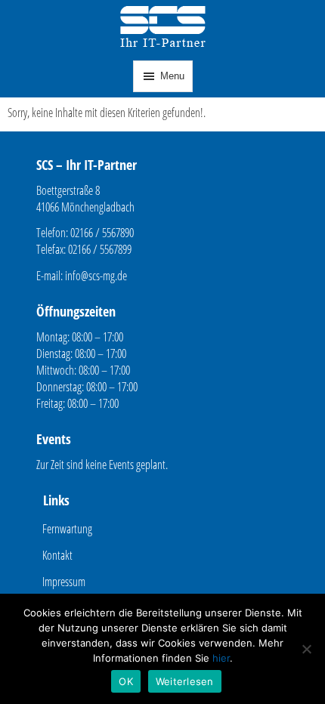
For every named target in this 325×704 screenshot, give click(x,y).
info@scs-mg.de (96, 275)
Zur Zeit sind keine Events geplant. (102, 464)
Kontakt (57, 555)
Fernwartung (67, 528)
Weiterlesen (185, 681)
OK (126, 681)
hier (221, 658)
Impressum (63, 581)
